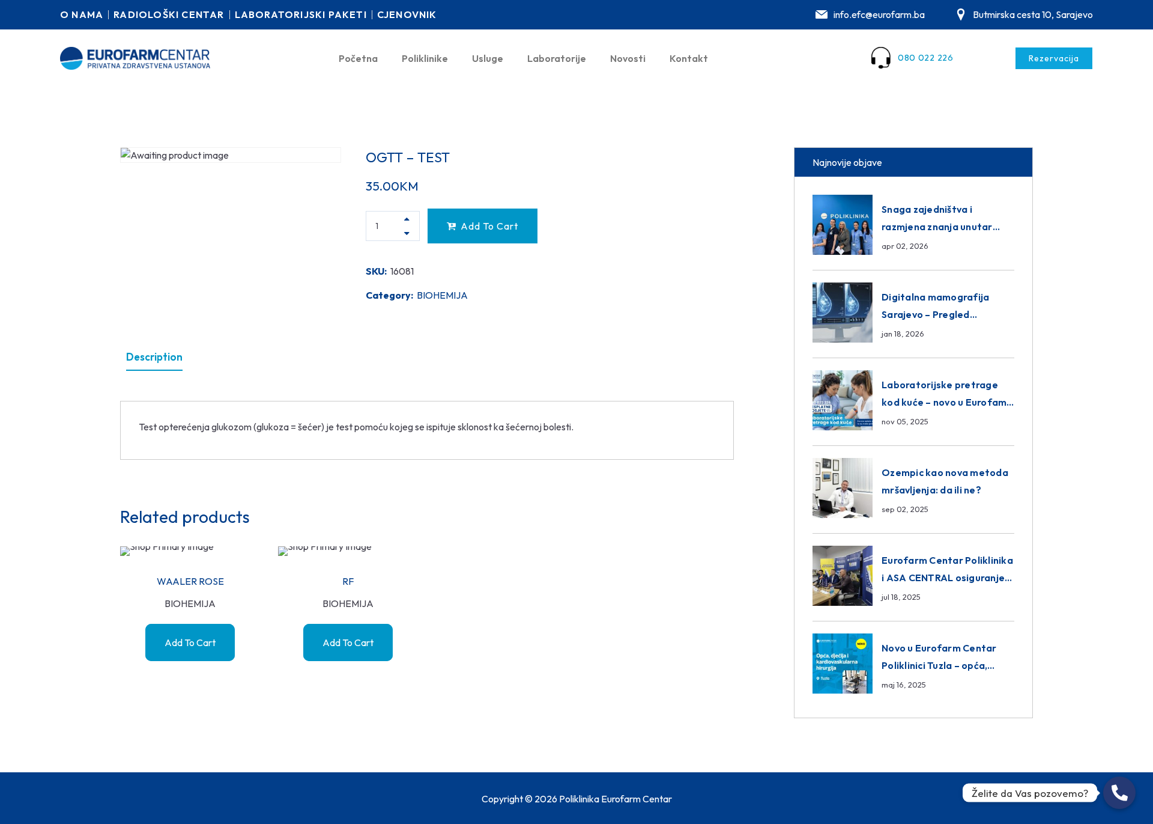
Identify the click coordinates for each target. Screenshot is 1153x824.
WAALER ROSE (190, 581)
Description (154, 356)
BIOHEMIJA (442, 295)
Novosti (628, 58)
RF (348, 581)
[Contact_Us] (1119, 793)
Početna (358, 58)
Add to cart (489, 226)
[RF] (348, 551)
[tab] (154, 357)
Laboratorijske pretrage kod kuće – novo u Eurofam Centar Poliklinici (944, 402)
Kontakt (689, 58)
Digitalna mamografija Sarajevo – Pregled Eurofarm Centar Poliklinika (947, 314)
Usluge (487, 58)
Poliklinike (425, 58)
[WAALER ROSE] (190, 551)
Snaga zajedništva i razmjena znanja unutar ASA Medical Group (937, 226)
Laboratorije (556, 58)
